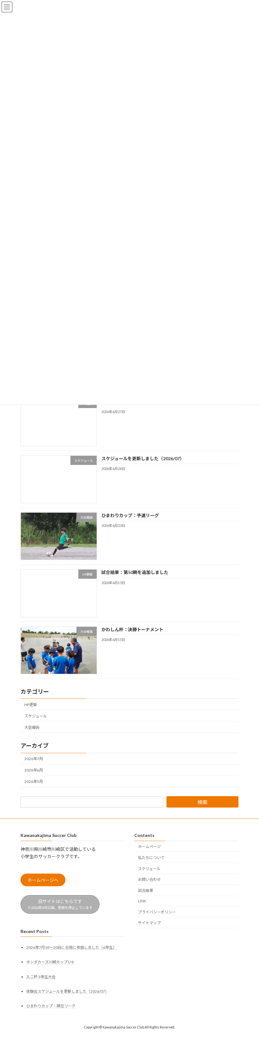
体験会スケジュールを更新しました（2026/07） (67, 991)
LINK (142, 901)
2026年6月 (33, 770)
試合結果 (145, 890)
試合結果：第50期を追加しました (134, 572)
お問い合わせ (149, 879)
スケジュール (35, 716)
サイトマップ (149, 923)
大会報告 (31, 727)
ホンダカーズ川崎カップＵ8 (50, 962)
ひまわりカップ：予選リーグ (130, 515)
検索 (202, 802)
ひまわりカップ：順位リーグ (50, 1005)
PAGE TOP (247, 999)
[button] (43, 880)
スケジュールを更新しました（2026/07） (142, 458)
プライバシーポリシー (157, 912)
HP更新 (30, 704)
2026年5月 (33, 781)
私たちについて (151, 857)
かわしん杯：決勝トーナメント (132, 629)
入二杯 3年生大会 (41, 976)
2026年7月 (33, 759)
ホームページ (149, 846)
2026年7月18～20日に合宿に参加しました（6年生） (71, 947)
